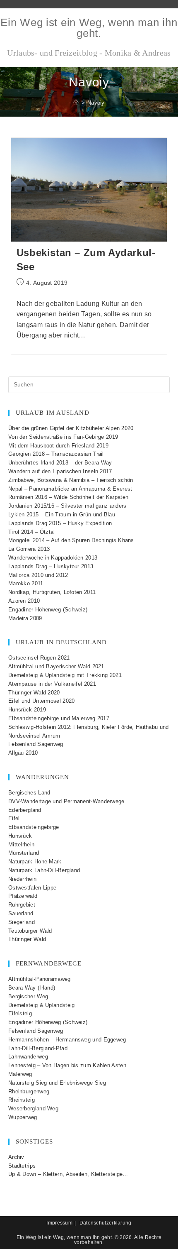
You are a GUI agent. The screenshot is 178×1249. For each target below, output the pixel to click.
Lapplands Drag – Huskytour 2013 (50, 566)
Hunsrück (20, 836)
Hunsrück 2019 (27, 709)
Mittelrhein (21, 844)
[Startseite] (76, 103)
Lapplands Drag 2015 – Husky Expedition (60, 523)
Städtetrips (22, 1166)
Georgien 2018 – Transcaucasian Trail (56, 454)
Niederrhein (22, 879)
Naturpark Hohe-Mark (35, 861)
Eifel (14, 818)
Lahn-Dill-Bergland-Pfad (37, 1048)
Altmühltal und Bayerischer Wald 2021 (56, 666)
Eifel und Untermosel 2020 (41, 701)
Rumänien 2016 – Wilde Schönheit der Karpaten (68, 497)
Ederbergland (24, 810)
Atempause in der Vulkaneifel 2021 (52, 684)
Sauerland (21, 913)
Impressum (59, 1223)
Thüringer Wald (27, 939)
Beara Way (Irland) (31, 988)
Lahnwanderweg (28, 1056)
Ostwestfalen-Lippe (32, 888)
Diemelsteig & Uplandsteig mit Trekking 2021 (65, 675)
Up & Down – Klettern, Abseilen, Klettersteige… (68, 1174)
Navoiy (96, 103)
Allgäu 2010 (23, 753)
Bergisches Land (29, 792)
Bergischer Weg (28, 996)
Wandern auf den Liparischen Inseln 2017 (60, 471)
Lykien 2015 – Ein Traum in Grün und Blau (61, 514)
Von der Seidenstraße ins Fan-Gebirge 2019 (63, 437)
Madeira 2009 (25, 618)
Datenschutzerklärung (105, 1223)
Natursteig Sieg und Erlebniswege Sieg (57, 1083)
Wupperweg (22, 1117)
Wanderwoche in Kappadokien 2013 (52, 558)
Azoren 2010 (24, 601)
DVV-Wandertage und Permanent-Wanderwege (66, 801)
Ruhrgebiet (21, 905)
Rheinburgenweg (28, 1091)
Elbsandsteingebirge (33, 827)
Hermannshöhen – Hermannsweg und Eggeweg (67, 1039)
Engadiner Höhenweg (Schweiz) (47, 609)
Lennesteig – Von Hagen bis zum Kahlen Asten (67, 1065)
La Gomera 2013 (29, 549)
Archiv (16, 1157)
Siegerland (21, 922)
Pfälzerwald (22, 896)
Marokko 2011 (25, 583)
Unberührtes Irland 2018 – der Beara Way (60, 463)
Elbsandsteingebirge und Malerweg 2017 (58, 718)
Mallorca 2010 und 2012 (38, 575)
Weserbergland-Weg (33, 1108)
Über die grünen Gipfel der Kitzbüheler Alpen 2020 (71, 428)
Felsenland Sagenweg (35, 744)
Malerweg (20, 1074)
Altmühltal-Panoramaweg (39, 979)
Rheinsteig (21, 1100)
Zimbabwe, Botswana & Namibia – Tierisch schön (70, 480)
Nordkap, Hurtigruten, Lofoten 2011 (52, 592)
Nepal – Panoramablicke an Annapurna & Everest (70, 489)
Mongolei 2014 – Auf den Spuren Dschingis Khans (71, 540)
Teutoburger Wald (30, 931)
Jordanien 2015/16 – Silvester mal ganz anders (67, 506)
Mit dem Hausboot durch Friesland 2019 (58, 445)
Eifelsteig (20, 1013)
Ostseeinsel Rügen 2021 (39, 658)
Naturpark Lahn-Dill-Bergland (44, 870)
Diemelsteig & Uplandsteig (41, 1005)
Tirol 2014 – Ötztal (31, 532)
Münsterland (23, 853)
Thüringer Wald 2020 (34, 692)
